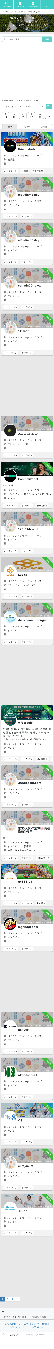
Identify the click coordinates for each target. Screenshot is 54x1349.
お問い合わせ (37, 1327)
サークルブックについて (29, 1324)
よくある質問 (10, 1324)
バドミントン (22, 12)
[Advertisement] (27, 70)
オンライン (27, 216)
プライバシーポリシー (20, 1327)
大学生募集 (37, 171)
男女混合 (41, 903)
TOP (4, 12)
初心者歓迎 (42, 505)
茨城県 (30, 12)
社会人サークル (44, 858)
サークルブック (45, 1335)
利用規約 (46, 1324)
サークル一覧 (12, 12)
